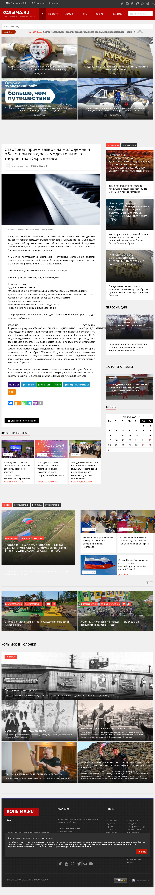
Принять (141, 851)
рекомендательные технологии (73, 846)
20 (130, 440)
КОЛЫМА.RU (15, 13)
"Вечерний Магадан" (137, 826)
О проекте (111, 829)
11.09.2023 (42, 454)
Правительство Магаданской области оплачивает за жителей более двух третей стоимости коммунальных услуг (39, 67)
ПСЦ (121, 550)
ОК (12, 392)
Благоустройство (13, 604)
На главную (111, 820)
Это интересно (52, 505)
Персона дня (116, 307)
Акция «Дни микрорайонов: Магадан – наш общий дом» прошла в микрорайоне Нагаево (111, 623)
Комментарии (129, 145)
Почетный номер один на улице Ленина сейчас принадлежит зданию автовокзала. (50, 695)
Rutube (57, 385)
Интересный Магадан (78, 385)
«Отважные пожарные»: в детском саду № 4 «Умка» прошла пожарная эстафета (134, 540)
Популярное (113, 145)
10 (109, 435)
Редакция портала (110, 825)
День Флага (38, 538)
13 (130, 435)
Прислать (116, 13)
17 (109, 440)
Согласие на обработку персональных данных (138, 859)
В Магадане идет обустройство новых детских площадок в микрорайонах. (37, 623)
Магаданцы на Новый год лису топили (25, 730)
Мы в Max (14, 385)
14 (136, 435)
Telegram (29, 385)
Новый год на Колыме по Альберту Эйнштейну (106, 728)
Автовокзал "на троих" (21, 690)
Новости (53, 13)
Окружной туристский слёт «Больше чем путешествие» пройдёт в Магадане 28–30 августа (39, 109)
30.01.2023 (75, 454)
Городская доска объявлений (135, 831)
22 (143, 440)
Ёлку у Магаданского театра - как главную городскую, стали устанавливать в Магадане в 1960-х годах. (38, 735)
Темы (84, 13)
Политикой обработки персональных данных (82, 844)
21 (136, 440)
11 (116, 435)
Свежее (6, 505)
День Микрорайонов (110, 604)
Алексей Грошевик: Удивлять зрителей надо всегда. (33, 774)
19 (123, 440)
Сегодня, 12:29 (126, 529)
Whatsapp (45, 385)
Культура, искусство (19, 166)
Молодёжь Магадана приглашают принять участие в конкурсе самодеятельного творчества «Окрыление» (51, 469)
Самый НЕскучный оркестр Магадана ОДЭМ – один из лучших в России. (37, 778)
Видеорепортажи (33, 604)
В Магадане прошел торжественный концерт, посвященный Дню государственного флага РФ (129, 387)
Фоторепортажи (119, 367)
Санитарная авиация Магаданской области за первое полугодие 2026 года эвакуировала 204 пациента (115, 109)
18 (116, 440)
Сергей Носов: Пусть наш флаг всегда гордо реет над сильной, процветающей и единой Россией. (134, 564)
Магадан (69, 13)
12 (123, 435)
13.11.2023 (8, 454)
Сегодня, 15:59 (11, 538)
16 (150, 435)
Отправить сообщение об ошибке (39, 230)
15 (143, 435)
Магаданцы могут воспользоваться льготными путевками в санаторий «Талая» (115, 67)
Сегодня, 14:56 (89, 529)
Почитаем (11, 657)
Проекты (99, 13)
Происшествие (21, 505)
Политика (36, 505)
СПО (84, 550)
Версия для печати (16, 230)
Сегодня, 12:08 (89, 572)
